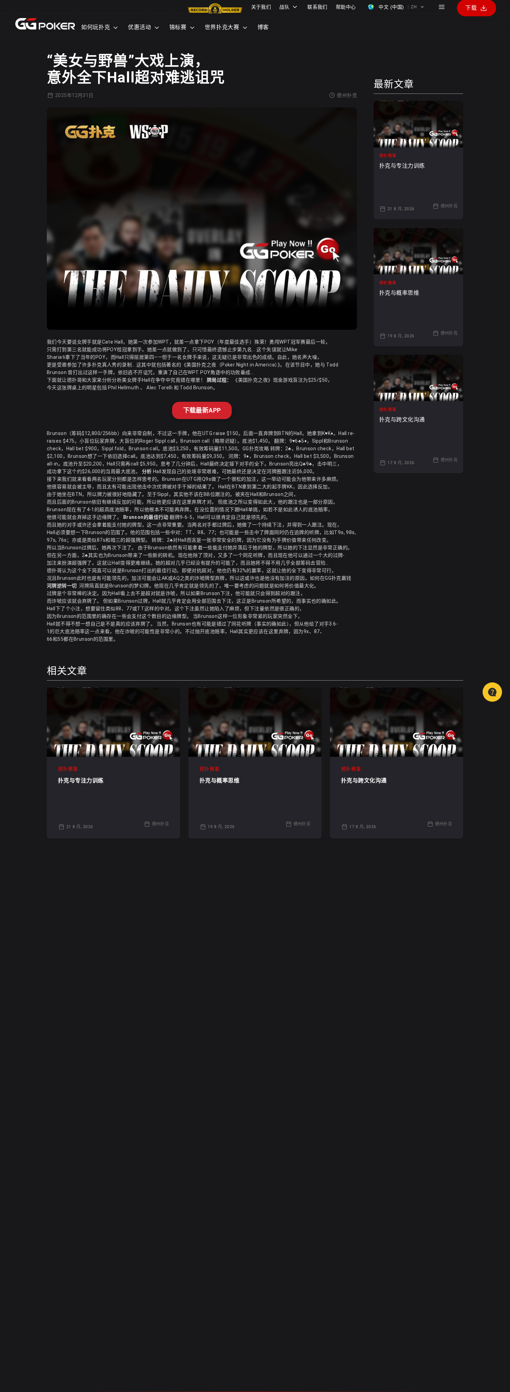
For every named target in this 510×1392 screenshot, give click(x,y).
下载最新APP (202, 410)
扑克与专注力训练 (81, 780)
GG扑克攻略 (256, 448)
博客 (263, 27)
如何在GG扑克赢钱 (330, 578)
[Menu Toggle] (441, 7)
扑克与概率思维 (219, 780)
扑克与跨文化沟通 (364, 780)
